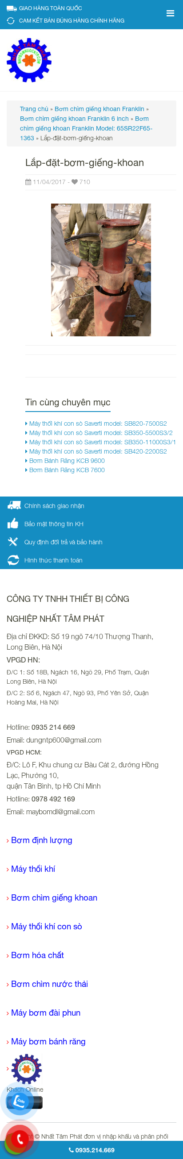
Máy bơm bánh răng (48, 1041)
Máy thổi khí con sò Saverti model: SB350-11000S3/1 (102, 442)
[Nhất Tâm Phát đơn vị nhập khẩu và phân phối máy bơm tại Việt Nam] (29, 59)
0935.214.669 (94, 1150)
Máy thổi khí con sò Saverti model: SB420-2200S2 (97, 451)
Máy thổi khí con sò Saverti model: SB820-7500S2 (97, 423)
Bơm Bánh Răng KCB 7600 (66, 470)
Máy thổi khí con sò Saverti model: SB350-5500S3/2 (100, 432)
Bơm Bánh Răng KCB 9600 (66, 460)
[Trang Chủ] (24, 1068)
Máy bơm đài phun (45, 1012)
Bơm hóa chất (37, 955)
